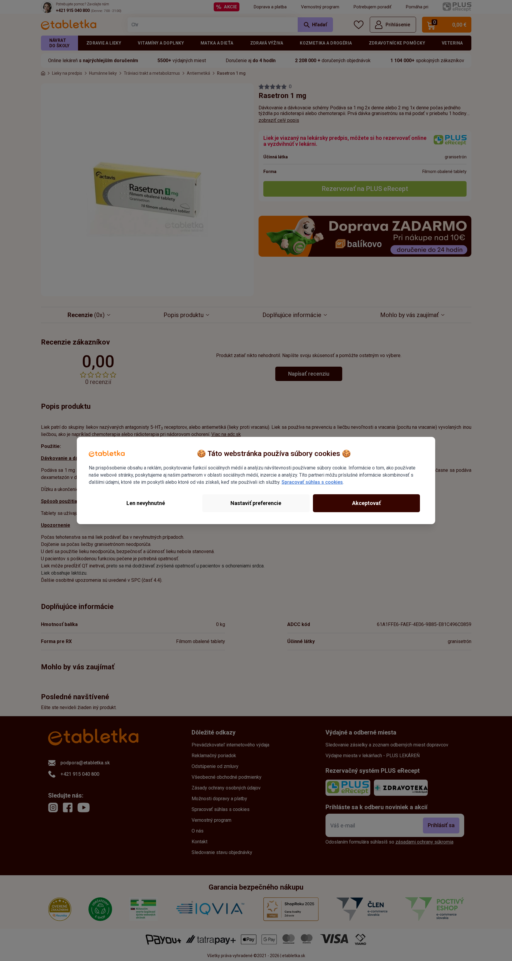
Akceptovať (366, 503)
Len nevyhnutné (145, 503)
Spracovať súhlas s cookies (312, 482)
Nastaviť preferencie (255, 503)
